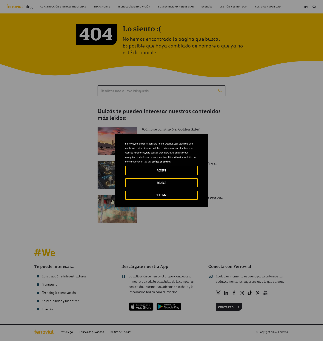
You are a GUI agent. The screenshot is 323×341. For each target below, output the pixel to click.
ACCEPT (161, 170)
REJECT (161, 183)
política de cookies (161, 161)
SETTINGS (161, 195)
